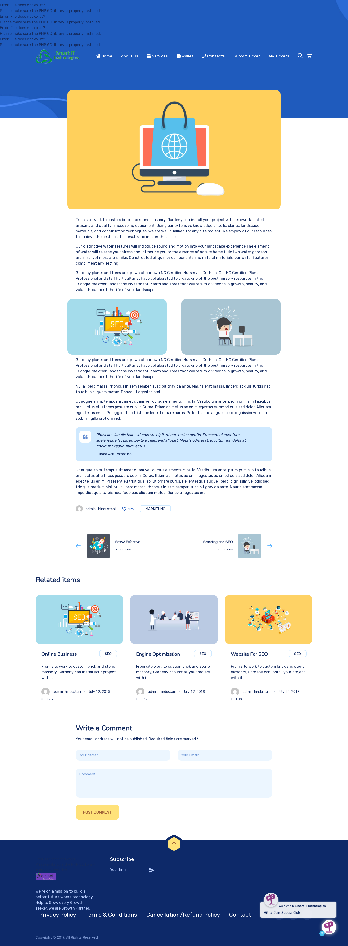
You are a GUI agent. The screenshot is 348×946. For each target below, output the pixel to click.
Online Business (59, 654)
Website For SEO (249, 654)
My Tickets (279, 56)
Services (159, 56)
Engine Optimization (158, 654)
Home (106, 56)
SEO (108, 654)
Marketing (155, 509)
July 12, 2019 (99, 691)
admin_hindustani (101, 509)
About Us (129, 56)
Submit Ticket (247, 56)
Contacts (215, 56)
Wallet (187, 56)
